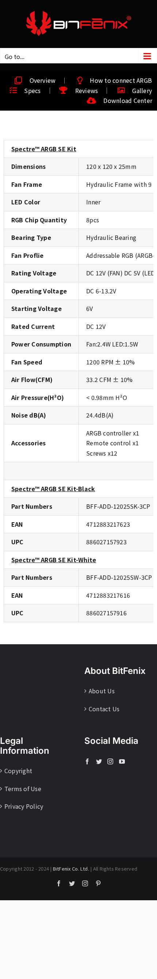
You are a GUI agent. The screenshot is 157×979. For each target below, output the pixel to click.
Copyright (18, 770)
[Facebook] (87, 761)
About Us (102, 690)
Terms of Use (22, 788)
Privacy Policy (23, 806)
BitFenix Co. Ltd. (71, 868)
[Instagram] (110, 761)
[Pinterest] (98, 883)
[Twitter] (99, 761)
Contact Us (104, 708)
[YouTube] (122, 761)
